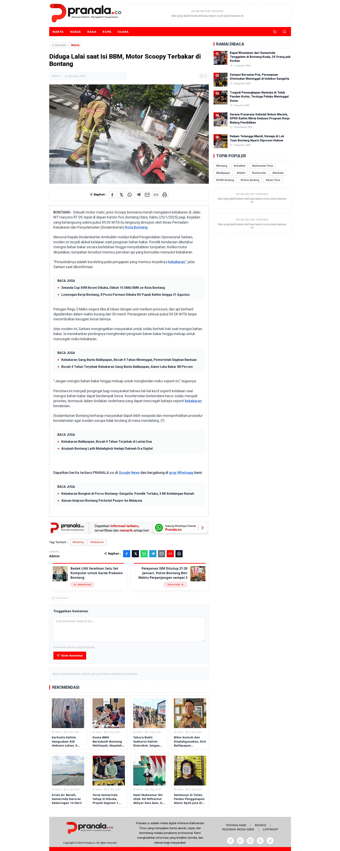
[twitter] (240, 840)
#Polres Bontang (250, 180)
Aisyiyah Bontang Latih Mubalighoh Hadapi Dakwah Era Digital (107, 448)
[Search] (284, 31)
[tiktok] (270, 840)
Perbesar (199, 89)
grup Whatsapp (181, 472)
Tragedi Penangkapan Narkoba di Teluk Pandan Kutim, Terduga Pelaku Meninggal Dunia (259, 96)
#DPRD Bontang (225, 180)
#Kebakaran (97, 542)
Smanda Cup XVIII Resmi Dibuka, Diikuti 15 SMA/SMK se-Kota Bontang (113, 288)
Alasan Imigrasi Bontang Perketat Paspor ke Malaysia (101, 500)
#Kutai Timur (273, 180)
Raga (91, 32)
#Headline (239, 165)
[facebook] (230, 840)
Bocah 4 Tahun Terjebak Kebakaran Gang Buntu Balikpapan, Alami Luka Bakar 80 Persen (127, 367)
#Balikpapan (223, 173)
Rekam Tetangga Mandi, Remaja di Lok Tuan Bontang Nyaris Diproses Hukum (257, 138)
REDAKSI (260, 825)
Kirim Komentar (72, 655)
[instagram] (250, 840)
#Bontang (78, 542)
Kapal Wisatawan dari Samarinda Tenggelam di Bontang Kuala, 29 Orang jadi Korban (260, 57)
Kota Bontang (136, 227)
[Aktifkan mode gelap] (274, 31)
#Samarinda (259, 173)
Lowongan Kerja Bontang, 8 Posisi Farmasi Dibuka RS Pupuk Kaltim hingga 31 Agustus (125, 295)
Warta (58, 32)
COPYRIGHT (270, 829)
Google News (129, 472)
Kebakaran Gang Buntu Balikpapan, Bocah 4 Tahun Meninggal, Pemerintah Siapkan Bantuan (129, 360)
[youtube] (260, 840)
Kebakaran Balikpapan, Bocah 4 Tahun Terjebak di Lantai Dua (106, 441)
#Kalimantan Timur (262, 165)
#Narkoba (278, 173)
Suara (123, 32)
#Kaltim (241, 173)
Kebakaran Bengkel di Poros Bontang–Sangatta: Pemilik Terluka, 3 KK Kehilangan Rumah (127, 494)
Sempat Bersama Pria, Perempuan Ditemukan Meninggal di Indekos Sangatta (259, 76)
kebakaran (176, 262)
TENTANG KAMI (236, 825)
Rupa (107, 32)
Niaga (75, 32)
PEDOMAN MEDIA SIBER (238, 829)
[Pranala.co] (89, 827)
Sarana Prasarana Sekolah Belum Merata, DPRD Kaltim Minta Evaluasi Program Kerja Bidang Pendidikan (259, 118)
